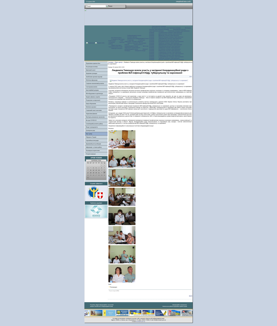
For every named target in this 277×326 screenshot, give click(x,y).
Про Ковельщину (116, 38)
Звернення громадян (91, 73)
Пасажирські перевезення (93, 150)
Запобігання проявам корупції (94, 76)
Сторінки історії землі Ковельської (116, 40)
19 (93, 172)
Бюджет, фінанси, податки (93, 97)
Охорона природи (91, 154)
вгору (190, 296)
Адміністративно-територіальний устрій (115, 46)
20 (96, 172)
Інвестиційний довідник (92, 90)
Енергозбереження (91, 103)
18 (90, 172)
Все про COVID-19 (91, 120)
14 (99, 170)
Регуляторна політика (92, 66)
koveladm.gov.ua (140, 321)
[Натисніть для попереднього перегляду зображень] (148, 80)
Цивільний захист (90, 70)
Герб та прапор (115, 41)
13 (96, 170)
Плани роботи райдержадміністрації (134, 45)
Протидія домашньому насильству (95, 117)
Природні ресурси (116, 48)
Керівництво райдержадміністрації (138, 38)
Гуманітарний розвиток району (94, 123)
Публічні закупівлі (91, 107)
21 (99, 172)
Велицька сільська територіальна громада (170, 28)
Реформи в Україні (91, 137)
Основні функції (132, 37)
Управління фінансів (91, 113)
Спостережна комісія (91, 87)
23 (104, 172)
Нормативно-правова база (93, 63)
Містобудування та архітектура (94, 93)
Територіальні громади (159, 26)
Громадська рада (90, 130)
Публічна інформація (91, 80)
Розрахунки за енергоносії (93, 100)
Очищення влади (140, 50)
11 (90, 170)
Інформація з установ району (94, 147)
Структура (130, 40)
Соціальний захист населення (94, 110)
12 (93, 170)
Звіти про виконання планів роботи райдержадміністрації (136, 47)
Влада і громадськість (92, 127)
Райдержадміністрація (134, 35)
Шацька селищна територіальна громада (171, 60)
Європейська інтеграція (92, 140)
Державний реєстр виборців (93, 144)
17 (88, 172)
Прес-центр (89, 134)
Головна (110, 62)
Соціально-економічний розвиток (95, 83)
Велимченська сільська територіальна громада (166, 28)
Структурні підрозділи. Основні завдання (135, 40)
